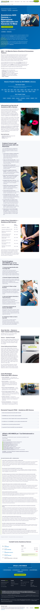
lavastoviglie (9, 98)
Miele (6, 91)
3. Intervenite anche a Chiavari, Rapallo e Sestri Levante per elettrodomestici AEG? (15, 418)
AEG (2, 89)
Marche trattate (17, 1)
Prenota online (31, 1)
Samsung (19, 91)
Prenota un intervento (7, 555)
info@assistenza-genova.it (8, 552)
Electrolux (22, 89)
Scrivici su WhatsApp (7, 549)
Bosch (12, 89)
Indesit (35, 89)
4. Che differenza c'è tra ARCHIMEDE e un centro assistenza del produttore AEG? (14, 421)
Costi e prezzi (32, 585)
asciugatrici (17, 98)
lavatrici (4, 98)
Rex (15, 91)
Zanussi (34, 91)
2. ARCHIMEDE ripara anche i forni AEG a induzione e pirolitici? (11, 415)
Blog (21, 1)
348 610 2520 (6, 546)
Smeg (26, 91)
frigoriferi (13, 98)
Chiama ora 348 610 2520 (7, 26)
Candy (15, 89)
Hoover (29, 89)
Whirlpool (30, 91)
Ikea (31, 89)
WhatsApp (3, 31)
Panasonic (12, 91)
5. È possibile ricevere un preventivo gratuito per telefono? (11, 424)
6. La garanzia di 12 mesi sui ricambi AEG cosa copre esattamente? (12, 427)
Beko (8, 89)
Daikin (18, 89)
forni (36, 98)
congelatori (32, 98)
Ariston (5, 89)
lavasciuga (27, 98)
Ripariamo (11, 1)
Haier (25, 89)
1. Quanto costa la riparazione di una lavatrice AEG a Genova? (11, 412)
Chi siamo (24, 1)
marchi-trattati (9, 4)
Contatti (27, 1)
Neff (8, 91)
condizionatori (23, 98)
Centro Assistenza (3, 4)
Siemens (23, 91)
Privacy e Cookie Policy (34, 586)
